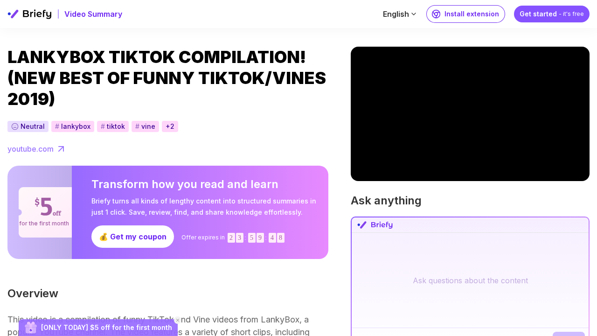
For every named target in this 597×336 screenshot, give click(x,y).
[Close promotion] (177, 320)
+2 (170, 126)
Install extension (471, 14)
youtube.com (30, 149)
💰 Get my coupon (133, 236)
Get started (552, 14)
